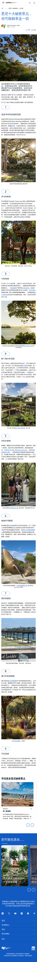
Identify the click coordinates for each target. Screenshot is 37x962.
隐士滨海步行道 (28, 346)
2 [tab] (12, 843)
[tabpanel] (18, 57)
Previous (28, 825)
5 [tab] (32, 843)
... (6, 8)
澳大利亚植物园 (16, 741)
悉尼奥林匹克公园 (13, 508)
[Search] (30, 3)
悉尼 (3, 920)
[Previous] (29, 889)
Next (32, 825)
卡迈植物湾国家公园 (21, 585)
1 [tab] (5, 843)
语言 (3, 939)
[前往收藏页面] (34, 2)
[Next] (33, 889)
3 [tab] (18, 843)
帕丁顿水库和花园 (20, 428)
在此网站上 (5, 925)
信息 (3, 929)
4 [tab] (25, 843)
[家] (10, 2)
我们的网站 (5, 934)
